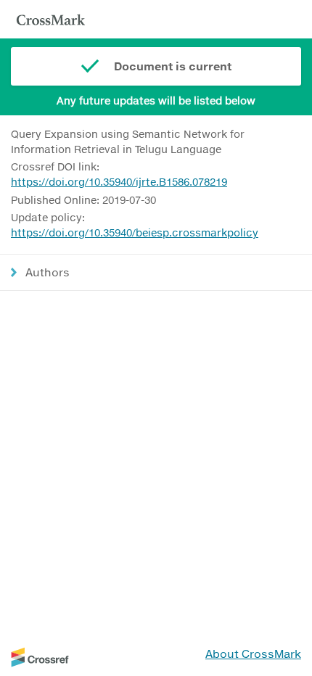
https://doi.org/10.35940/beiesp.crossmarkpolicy (134, 232)
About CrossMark (253, 653)
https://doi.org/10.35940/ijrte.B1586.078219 (119, 182)
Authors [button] (47, 272)
